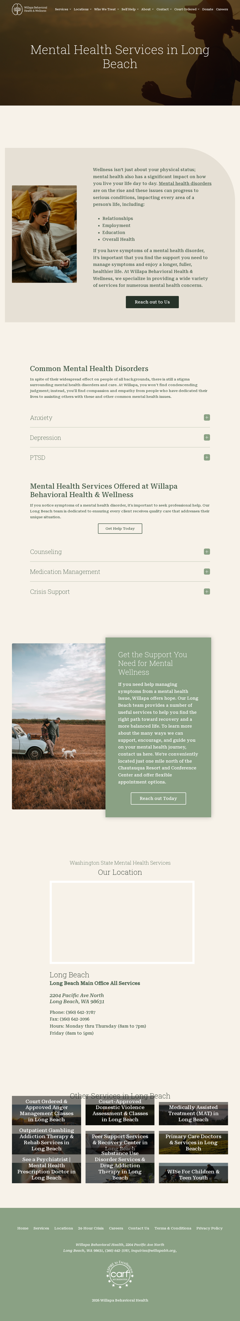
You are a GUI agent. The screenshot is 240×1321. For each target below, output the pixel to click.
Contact (163, 9)
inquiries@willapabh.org (153, 1250)
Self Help (129, 9)
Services (61, 9)
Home (22, 1228)
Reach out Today (158, 798)
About (146, 9)
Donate (207, 9)
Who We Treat (105, 9)
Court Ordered (185, 9)
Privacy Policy (209, 1228)
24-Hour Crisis (91, 1228)
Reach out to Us (152, 302)
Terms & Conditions (172, 1228)
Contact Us (138, 1228)
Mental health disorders (185, 183)
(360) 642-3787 (117, 1250)
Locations (81, 9)
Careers (222, 9)
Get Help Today (120, 528)
